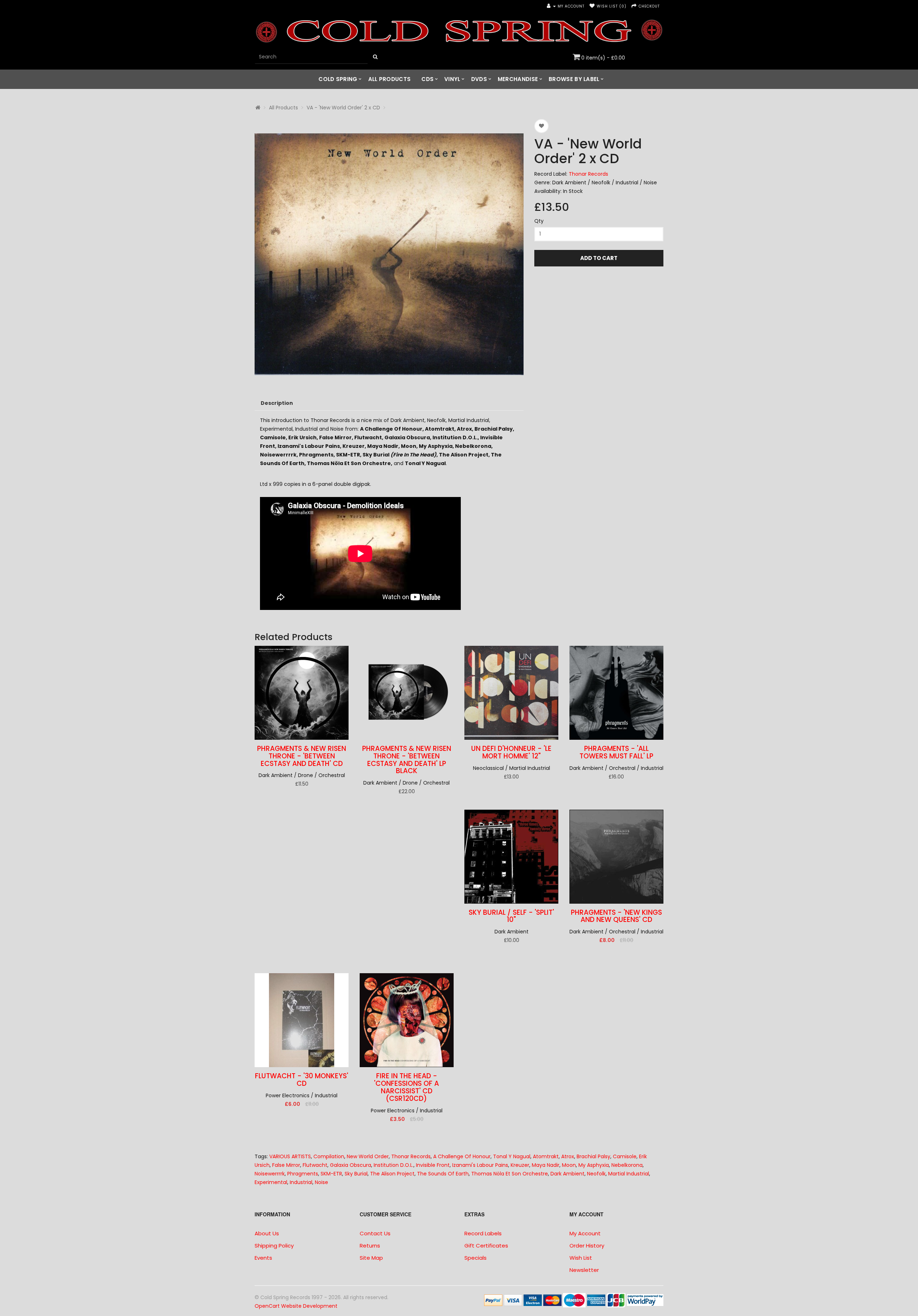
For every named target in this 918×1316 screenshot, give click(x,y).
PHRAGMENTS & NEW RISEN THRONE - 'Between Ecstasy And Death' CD (301, 756)
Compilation (328, 1156)
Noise (321, 1182)
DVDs (479, 79)
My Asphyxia (593, 1165)
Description (277, 403)
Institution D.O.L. (393, 1165)
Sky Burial (356, 1173)
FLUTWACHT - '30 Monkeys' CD (301, 1079)
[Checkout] (634, 6)
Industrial (301, 1182)
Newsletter (584, 1270)
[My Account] (551, 6)
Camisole (625, 1156)
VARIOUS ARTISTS (290, 1156)
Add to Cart (598, 258)
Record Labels (483, 1233)
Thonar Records (588, 173)
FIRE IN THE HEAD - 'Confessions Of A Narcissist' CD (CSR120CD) (406, 1087)
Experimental (271, 1182)
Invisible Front (433, 1165)
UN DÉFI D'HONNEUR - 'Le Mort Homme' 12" (511, 752)
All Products (389, 79)
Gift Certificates (486, 1245)
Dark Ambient (567, 1173)
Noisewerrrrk (270, 1173)
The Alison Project (392, 1173)
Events (263, 1257)
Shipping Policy (274, 1245)
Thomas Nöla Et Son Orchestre (509, 1173)
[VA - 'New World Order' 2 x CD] (389, 253)
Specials (475, 1257)
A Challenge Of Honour (462, 1156)
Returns (370, 1245)
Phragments (302, 1173)
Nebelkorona (627, 1165)
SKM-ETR (331, 1173)
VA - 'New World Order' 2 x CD (343, 107)
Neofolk (596, 1173)
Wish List (580, 1257)
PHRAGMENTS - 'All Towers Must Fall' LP (616, 752)
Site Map (371, 1257)
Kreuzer (520, 1165)
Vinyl (452, 79)
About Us (267, 1233)
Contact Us (375, 1233)
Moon (569, 1165)
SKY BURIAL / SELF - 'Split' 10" (511, 916)
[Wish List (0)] (592, 6)
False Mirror (286, 1165)
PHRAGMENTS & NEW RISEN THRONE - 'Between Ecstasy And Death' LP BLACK (406, 760)
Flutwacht (315, 1165)
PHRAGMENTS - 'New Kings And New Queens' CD (616, 916)
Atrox (567, 1156)
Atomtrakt (546, 1156)
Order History (586, 1245)
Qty (539, 220)
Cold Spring (337, 79)
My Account (585, 1233)
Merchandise (518, 79)
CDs (427, 79)
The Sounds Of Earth (443, 1173)
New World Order (368, 1156)
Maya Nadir (545, 1165)
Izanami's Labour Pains (480, 1165)
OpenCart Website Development (296, 1306)
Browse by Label (574, 79)
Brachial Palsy (593, 1156)
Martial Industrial (628, 1173)
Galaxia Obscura (350, 1165)
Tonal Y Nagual (511, 1156)
